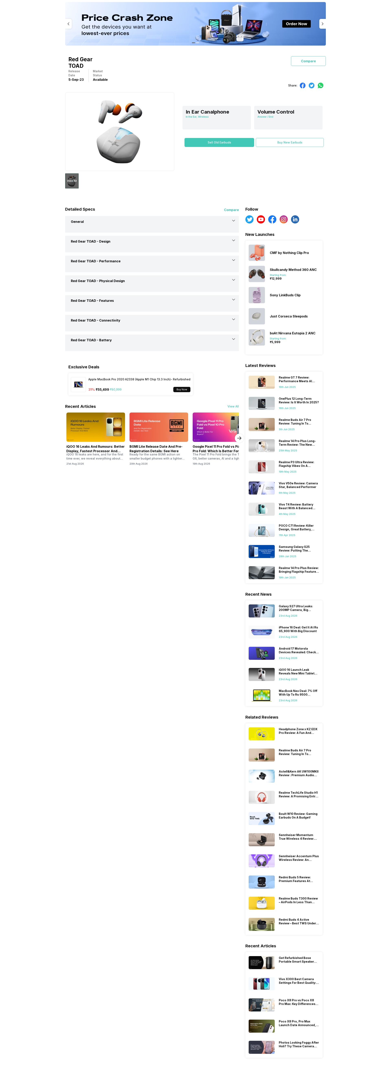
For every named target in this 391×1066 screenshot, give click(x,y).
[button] (219, 142)
